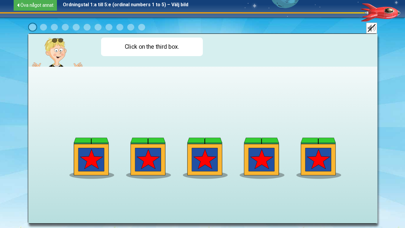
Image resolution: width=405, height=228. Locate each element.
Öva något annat (36, 5)
